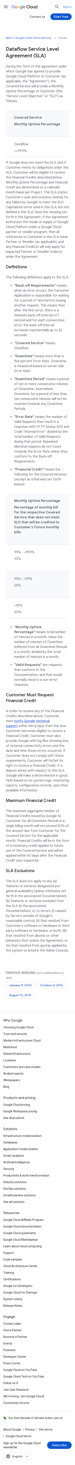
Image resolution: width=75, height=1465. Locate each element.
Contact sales (12, 1323)
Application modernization (20, 1149)
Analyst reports (13, 1073)
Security (8, 1169)
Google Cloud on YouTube (20, 1370)
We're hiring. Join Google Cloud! (23, 1396)
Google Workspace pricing (20, 1111)
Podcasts (9, 1350)
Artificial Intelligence (16, 1162)
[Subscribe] (59, 1445)
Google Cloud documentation (22, 1226)
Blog (6, 1086)
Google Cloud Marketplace (20, 1239)
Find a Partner (12, 1330)
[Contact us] (37, 17)
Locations (9, 1060)
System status (12, 1299)
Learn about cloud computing (22, 1246)
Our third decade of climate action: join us (35, 1418)
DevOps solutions (14, 1188)
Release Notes (12, 1305)
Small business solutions (19, 1195)
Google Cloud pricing (16, 1104)
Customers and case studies (22, 1067)
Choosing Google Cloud (18, 1027)
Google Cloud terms (18, 1436)
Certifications (12, 1279)
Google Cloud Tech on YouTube (23, 1376)
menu (5, 6)
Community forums (16, 1403)
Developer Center (14, 1356)
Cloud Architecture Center (20, 1266)
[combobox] (17, 1456)
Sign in (67, 7)
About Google (12, 1429)
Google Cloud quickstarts (19, 1233)
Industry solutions (14, 1182)
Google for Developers (17, 1286)
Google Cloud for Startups (20, 1292)
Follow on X (10, 1383)
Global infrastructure (16, 1053)
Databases (10, 1142)
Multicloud (10, 1047)
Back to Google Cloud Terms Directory (29, 37)
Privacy (30, 1429)
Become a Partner (15, 1336)
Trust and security (15, 1034)
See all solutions (14, 1202)
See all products (13, 1118)
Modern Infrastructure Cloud (22, 1040)
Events (7, 1343)
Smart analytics (13, 1155)
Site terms (45, 1429)
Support (8, 1253)
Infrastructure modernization (22, 1135)
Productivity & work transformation (26, 1175)
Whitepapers (11, 1080)
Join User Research (16, 1389)
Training (8, 1272)
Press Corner (11, 1363)
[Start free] (61, 17)
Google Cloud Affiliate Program (23, 1219)
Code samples (12, 1259)
